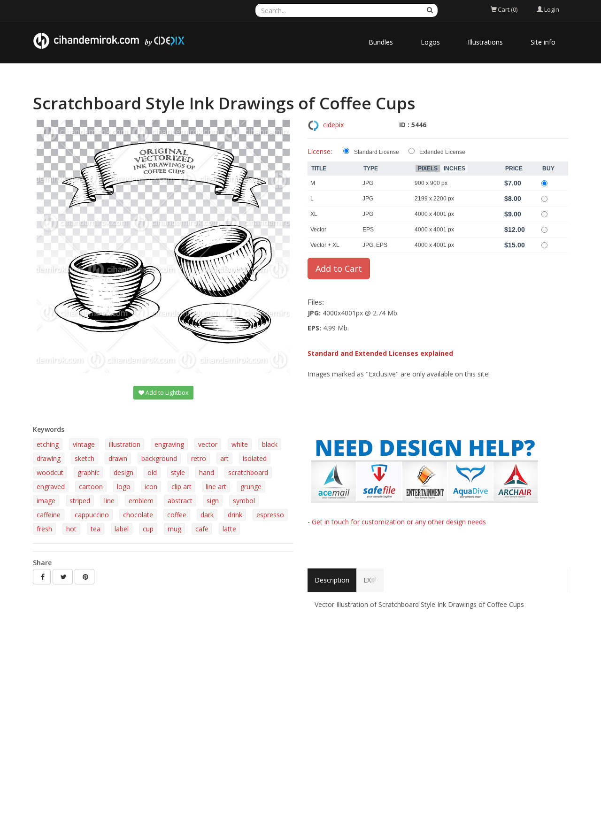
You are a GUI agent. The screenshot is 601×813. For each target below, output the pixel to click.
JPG (367, 183)
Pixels (428, 168)
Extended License (442, 152)
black (269, 444)
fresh (44, 528)
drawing (49, 458)
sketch (84, 458)
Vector (318, 229)
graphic (88, 472)
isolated (255, 458)
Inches (454, 168)
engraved (51, 486)
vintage (84, 444)
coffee (176, 514)
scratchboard (248, 472)
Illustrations (485, 42)
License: (320, 151)
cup (148, 528)
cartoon (91, 486)
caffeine (49, 514)
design (123, 472)
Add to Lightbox (166, 393)
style (178, 472)
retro (198, 458)
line (109, 500)
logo (124, 486)
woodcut (50, 472)
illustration (124, 444)
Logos (430, 42)
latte (229, 528)
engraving (169, 444)
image (46, 500)
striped (79, 500)
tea (95, 528)
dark (207, 514)
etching (48, 444)
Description (332, 579)
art (224, 458)
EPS (368, 229)
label (122, 528)
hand (206, 472)
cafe (201, 528)
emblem (141, 500)
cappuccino (92, 514)
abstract (180, 500)
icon (151, 486)
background (159, 458)
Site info (543, 42)
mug (174, 528)
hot (71, 528)
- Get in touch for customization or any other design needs (397, 521)
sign (213, 500)
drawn (117, 458)
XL (313, 214)
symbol (244, 500)
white (239, 444)
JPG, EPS (374, 245)
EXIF (370, 579)
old (152, 472)
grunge (251, 486)
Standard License (376, 152)
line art (216, 486)
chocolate (138, 514)
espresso (270, 514)
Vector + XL (324, 245)
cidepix (333, 124)
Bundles (381, 42)
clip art (181, 486)
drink (235, 514)
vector (207, 444)
